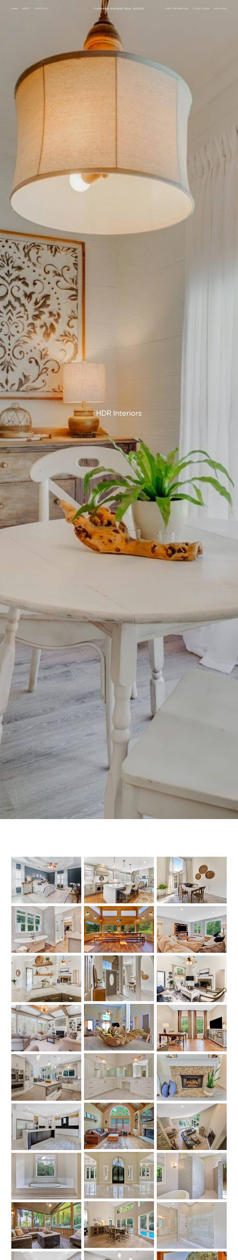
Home (14, 8)
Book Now (220, 8)
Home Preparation (176, 8)
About (26, 8)
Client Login (201, 8)
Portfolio (41, 8)
